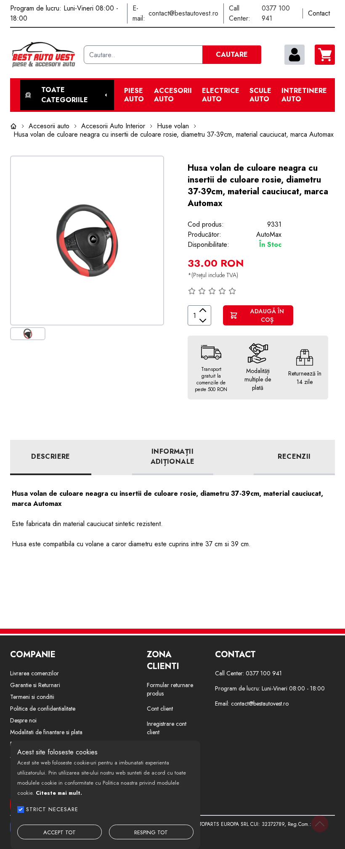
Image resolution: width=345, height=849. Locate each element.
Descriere (50, 456)
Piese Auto (134, 95)
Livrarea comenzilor (34, 673)
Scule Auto (260, 95)
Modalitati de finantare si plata (46, 732)
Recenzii (294, 456)
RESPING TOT (151, 832)
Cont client (160, 708)
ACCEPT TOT (59, 832)
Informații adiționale (173, 456)
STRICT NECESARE (52, 809)
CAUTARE (232, 54)
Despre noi (23, 720)
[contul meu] (294, 54)
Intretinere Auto (304, 95)
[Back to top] (319, 823)
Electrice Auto (220, 95)
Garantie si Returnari (35, 685)
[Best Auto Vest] (43, 54)
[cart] (325, 54)
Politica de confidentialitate (42, 708)
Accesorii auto (173, 95)
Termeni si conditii (32, 697)
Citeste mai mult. (59, 793)
